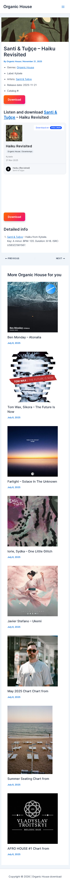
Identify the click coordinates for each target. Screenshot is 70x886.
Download (14, 99)
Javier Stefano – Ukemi (24, 621)
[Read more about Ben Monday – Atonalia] (32, 306)
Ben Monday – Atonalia (24, 337)
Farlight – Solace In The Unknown (32, 481)
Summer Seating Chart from (28, 778)
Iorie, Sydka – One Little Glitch (29, 551)
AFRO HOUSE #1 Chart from (28, 848)
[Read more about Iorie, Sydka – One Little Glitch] (32, 521)
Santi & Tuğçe (24, 79)
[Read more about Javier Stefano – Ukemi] (32, 590)
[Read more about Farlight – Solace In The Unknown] (32, 451)
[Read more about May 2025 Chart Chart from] (32, 660)
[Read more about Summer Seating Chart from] (29, 739)
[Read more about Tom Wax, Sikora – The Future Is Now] (32, 376)
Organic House (17, 6)
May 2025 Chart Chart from (27, 691)
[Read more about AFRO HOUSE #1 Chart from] (32, 818)
